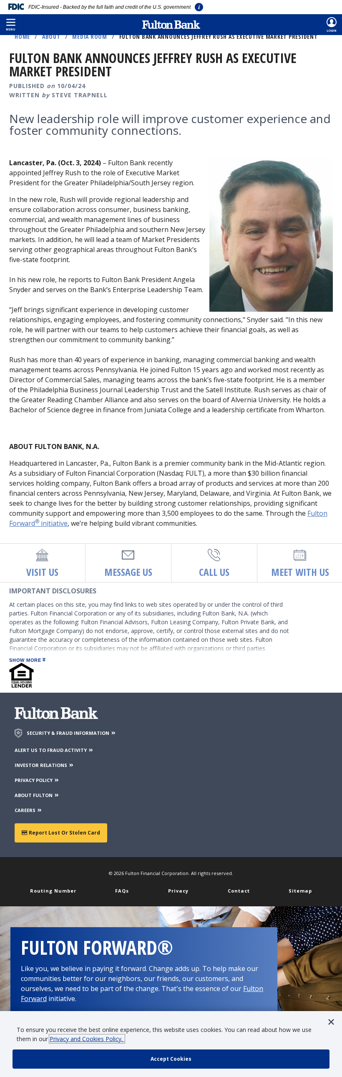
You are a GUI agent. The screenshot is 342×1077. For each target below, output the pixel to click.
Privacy (178, 891)
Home (22, 36)
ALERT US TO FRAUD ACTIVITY (51, 750)
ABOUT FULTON (34, 795)
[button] (10, 24)
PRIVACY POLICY (34, 780)
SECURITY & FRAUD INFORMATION (69, 733)
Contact (239, 891)
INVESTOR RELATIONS (41, 765)
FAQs (122, 891)
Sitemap (300, 891)
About (51, 36)
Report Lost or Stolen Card (64, 832)
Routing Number (53, 891)
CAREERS (26, 810)
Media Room (89, 36)
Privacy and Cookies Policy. (87, 1039)
